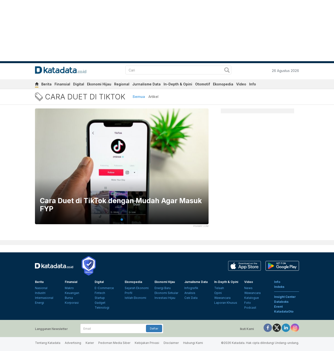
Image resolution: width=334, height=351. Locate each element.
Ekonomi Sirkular (166, 293)
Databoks (281, 302)
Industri (40, 293)
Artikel (153, 96)
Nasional (41, 288)
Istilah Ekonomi (135, 298)
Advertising (73, 343)
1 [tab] (122, 219)
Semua (139, 96)
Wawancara (222, 298)
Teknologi (102, 307)
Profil (128, 293)
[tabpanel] (122, 169)
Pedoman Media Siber (114, 343)
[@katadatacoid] (295, 327)
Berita (46, 84)
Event (278, 306)
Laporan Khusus (225, 302)
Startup (100, 298)
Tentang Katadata (47, 343)
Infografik (191, 288)
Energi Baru (163, 288)
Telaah (219, 288)
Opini (218, 293)
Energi (39, 302)
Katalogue (251, 298)
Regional (121, 84)
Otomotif (202, 84)
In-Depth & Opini (178, 84)
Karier (90, 343)
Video (241, 84)
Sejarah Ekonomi (137, 288)
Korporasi (72, 302)
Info (252, 84)
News (248, 288)
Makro (69, 288)
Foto (247, 302)
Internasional (44, 298)
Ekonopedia (223, 84)
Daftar (154, 328)
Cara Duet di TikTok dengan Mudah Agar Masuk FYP (121, 205)
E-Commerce (104, 288)
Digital (78, 84)
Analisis (189, 293)
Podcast (250, 307)
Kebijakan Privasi (147, 343)
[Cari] (227, 71)
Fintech (100, 293)
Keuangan (72, 293)
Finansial (62, 84)
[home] (36, 85)
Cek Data (191, 298)
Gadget (100, 302)
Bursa (69, 298)
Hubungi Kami (193, 343)
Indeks (279, 287)
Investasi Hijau (165, 298)
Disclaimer (171, 343)
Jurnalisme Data (146, 84)
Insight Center (285, 297)
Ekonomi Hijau (99, 84)
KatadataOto (283, 311)
